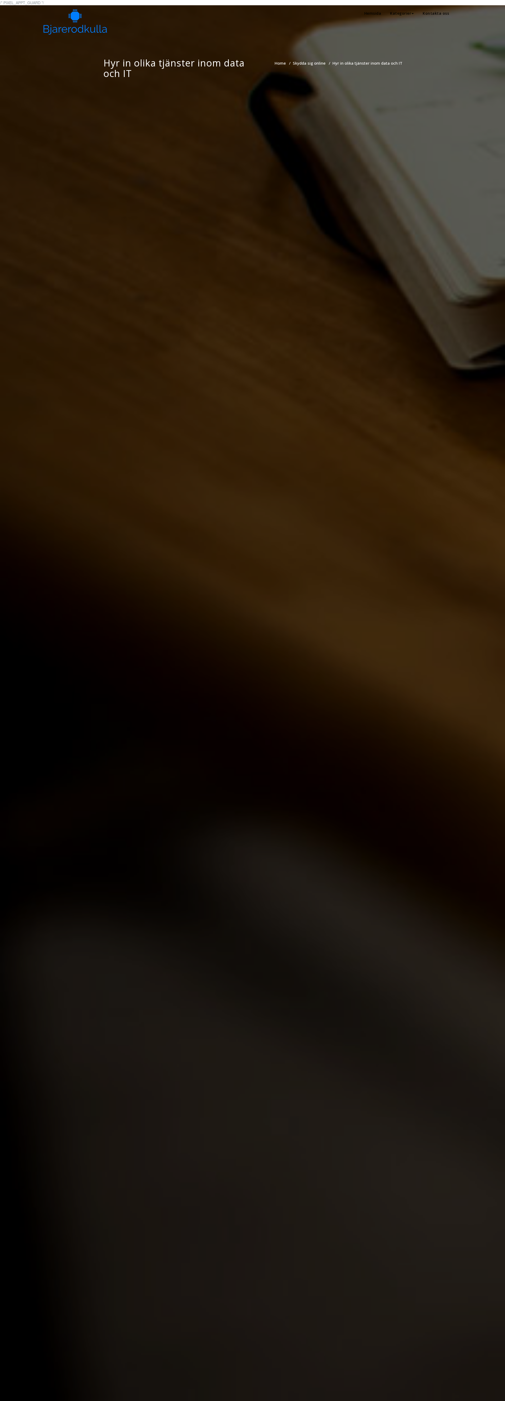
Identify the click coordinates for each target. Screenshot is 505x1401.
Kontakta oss (436, 13)
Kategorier (400, 13)
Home (280, 63)
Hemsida (372, 13)
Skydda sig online (309, 63)
